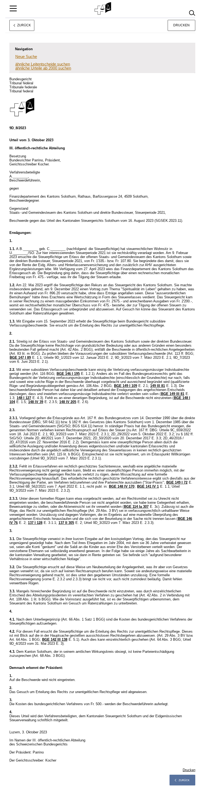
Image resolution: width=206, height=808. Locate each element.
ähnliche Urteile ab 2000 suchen (43, 68)
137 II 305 (66, 523)
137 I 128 (35, 523)
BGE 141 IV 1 (148, 486)
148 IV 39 (35, 402)
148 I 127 (24, 398)
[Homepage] (103, 8)
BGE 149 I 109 (125, 386)
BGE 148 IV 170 (121, 486)
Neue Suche (26, 56)
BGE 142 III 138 (54, 639)
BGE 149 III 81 (172, 394)
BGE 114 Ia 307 (136, 507)
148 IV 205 (67, 402)
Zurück (184, 780)
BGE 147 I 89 (20, 358)
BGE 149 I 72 (176, 482)
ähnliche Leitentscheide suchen (42, 64)
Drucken (181, 25)
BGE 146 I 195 (68, 374)
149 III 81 (157, 386)
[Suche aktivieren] (192, 13)
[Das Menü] (13, 8)
